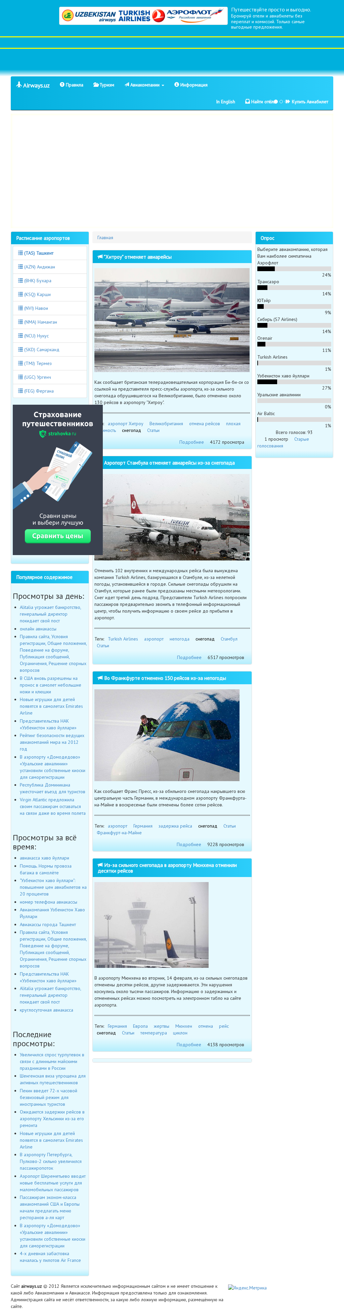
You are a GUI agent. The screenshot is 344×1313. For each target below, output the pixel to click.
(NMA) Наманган (40, 322)
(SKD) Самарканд (41, 350)
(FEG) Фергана (38, 391)
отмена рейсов (204, 424)
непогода (179, 639)
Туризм (106, 85)
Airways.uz (36, 85)
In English (225, 102)
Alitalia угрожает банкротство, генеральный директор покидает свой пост (50, 614)
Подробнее (191, 442)
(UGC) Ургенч (37, 377)
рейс (224, 1026)
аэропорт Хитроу (125, 424)
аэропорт (154, 639)
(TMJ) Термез (37, 363)
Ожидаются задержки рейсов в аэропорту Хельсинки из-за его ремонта (52, 1118)
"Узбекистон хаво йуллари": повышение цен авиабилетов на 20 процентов (53, 887)
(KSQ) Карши (37, 294)
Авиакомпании (145, 85)
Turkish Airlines (123, 639)
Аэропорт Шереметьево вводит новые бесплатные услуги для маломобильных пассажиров (53, 1183)
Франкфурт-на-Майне (119, 833)
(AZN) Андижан (39, 267)
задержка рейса (175, 826)
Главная (105, 237)
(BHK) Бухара (37, 281)
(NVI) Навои (35, 308)
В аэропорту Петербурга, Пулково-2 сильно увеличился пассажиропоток (51, 1161)
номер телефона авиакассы (48, 902)
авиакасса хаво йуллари (44, 858)
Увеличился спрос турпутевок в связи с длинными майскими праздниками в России (52, 1061)
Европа (140, 1026)
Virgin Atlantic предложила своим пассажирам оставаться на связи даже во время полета (53, 806)
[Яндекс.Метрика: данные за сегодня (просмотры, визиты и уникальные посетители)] (247, 1287)
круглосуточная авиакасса (46, 1010)
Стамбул (229, 639)
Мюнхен (183, 1026)
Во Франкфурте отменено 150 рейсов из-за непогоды (164, 677)
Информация (193, 85)
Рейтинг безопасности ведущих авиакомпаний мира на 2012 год (52, 742)
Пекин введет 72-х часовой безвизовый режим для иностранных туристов (48, 1097)
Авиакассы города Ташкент (48, 924)
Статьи (153, 430)
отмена (205, 1026)
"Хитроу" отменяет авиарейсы (137, 256)
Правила (73, 85)
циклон (180, 1033)
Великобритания (166, 424)
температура (153, 1033)
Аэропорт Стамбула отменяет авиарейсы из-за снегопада (169, 462)
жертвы (161, 1026)
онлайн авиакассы (38, 629)
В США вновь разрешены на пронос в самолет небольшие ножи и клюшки (50, 685)
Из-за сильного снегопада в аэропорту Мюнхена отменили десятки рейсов (167, 868)
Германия (143, 826)
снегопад (131, 430)
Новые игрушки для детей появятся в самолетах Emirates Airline (51, 706)
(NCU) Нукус (36, 336)
